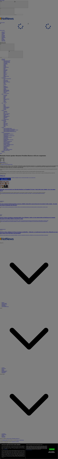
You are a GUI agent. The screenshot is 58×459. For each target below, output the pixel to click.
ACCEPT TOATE (51, 449)
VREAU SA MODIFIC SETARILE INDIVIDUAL (51, 452)
